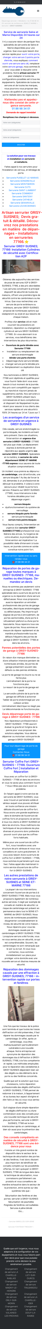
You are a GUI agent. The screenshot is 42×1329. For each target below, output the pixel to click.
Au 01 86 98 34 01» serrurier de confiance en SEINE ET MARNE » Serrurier (20, 23)
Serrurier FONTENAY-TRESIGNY (20, 1227)
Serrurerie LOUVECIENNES (22, 206)
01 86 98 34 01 (20, 2)
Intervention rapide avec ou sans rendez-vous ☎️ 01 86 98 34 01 (21, 559)
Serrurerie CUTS (22, 187)
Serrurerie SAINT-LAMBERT (22, 190)
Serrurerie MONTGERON (22, 184)
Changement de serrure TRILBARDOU (30, 1284)
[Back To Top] (36, 1323)
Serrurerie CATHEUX (22, 199)
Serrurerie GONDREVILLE (22, 181)
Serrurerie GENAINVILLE (22, 203)
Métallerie (22, 21)
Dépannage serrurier (9, 21)
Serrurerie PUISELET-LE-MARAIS (22, 178)
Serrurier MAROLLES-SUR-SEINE (21, 1221)
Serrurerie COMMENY (22, 193)
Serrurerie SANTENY (22, 196)
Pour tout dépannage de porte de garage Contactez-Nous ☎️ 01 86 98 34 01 (21, 750)
